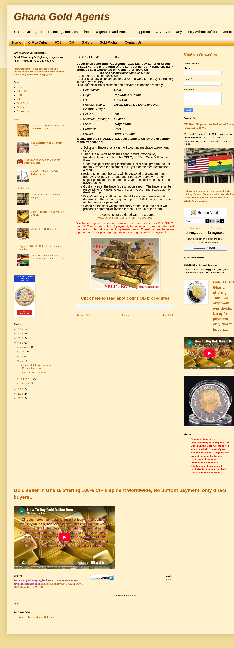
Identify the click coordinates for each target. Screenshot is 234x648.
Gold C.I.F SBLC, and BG (44, 229)
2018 (20, 333)
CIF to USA (23, 91)
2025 (20, 393)
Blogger (131, 595)
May (23, 351)
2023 (20, 389)
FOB (58, 42)
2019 (20, 338)
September (26, 378)
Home (16, 42)
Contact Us (133, 42)
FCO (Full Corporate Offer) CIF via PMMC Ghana (48, 127)
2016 (20, 329)
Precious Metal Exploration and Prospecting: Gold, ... (36, 366)
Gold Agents (23, 187)
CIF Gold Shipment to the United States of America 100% (47, 257)
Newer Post (83, 314)
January (25, 347)
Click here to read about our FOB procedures (125, 298)
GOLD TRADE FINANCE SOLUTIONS (44, 172)
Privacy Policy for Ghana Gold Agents (37, 617)
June (23, 356)
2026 (20, 398)
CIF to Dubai (37, 42)
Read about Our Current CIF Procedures (124, 217)
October (25, 383)
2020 (20, 343)
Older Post (167, 314)
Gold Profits (109, 42)
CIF (71, 42)
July (22, 361)
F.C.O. (169, 580)
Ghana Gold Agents (62, 16)
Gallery (87, 42)
